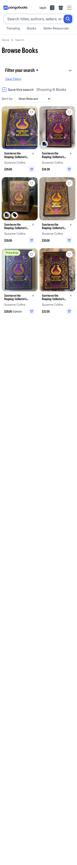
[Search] (68, 19)
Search (19, 40)
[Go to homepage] (15, 8)
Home (5, 40)
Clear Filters (13, 79)
